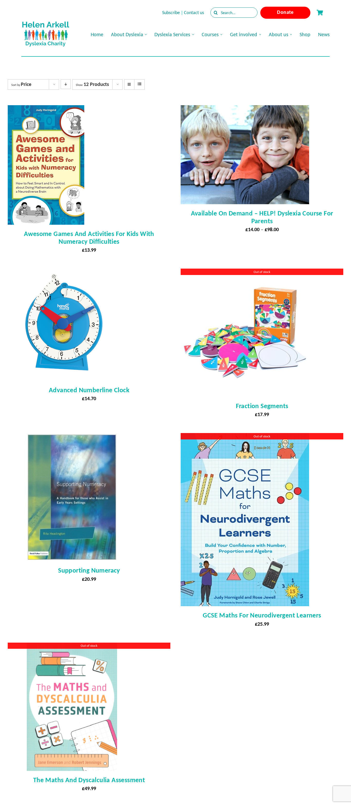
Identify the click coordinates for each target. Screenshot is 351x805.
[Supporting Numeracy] (72, 438)
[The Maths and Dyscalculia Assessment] (72, 647)
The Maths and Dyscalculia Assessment (89, 780)
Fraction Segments (262, 406)
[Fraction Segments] (245, 273)
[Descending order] (66, 84)
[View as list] (139, 84)
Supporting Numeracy (89, 570)
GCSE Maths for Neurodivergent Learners (262, 615)
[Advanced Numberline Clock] (64, 273)
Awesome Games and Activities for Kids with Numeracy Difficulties (89, 238)
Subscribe (171, 12)
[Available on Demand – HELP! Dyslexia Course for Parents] (245, 110)
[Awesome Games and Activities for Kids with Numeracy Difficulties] (46, 110)
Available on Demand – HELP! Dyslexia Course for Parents (262, 217)
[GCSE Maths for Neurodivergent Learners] (245, 438)
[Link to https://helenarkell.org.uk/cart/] (319, 12)
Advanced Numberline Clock (89, 390)
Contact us (194, 12)
